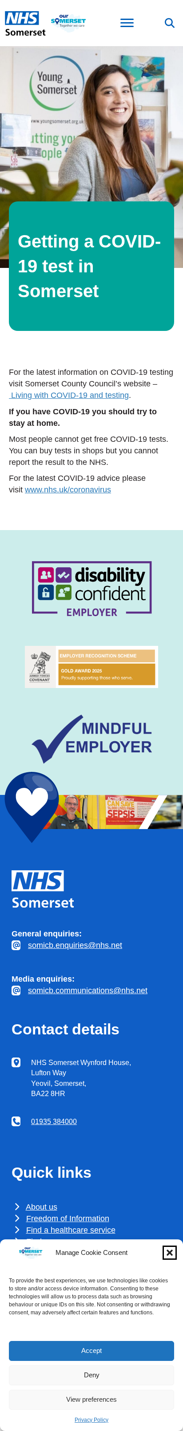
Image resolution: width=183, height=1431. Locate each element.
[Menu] (127, 23)
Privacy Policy (91, 1420)
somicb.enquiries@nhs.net (75, 945)
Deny (91, 1375)
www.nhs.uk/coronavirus (68, 489)
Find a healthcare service (70, 1230)
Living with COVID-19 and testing (69, 395)
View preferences (91, 1399)
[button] (169, 1252)
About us (41, 1207)
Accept (91, 1350)
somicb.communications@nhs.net (87, 990)
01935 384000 (54, 1121)
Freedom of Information (67, 1218)
